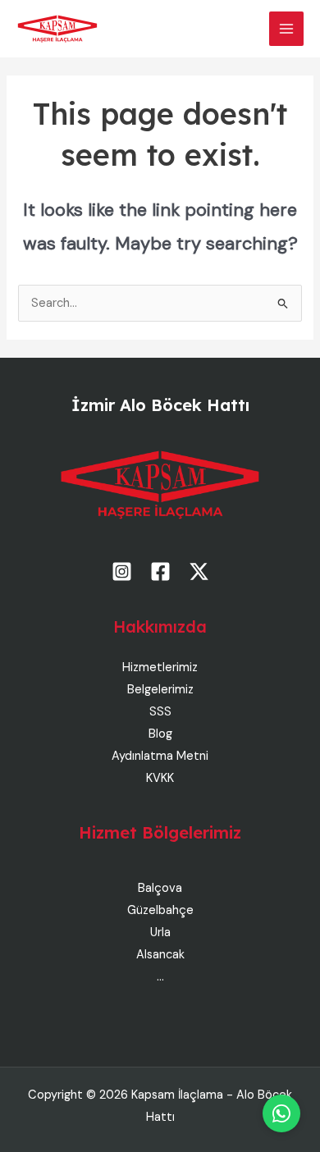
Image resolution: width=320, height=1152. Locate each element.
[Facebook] (160, 571)
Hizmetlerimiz (160, 667)
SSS (160, 712)
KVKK (160, 778)
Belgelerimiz (160, 689)
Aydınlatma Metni (160, 756)
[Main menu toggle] (286, 28)
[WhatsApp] (281, 1113)
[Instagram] (122, 571)
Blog (160, 734)
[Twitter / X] (199, 571)
